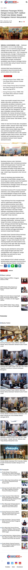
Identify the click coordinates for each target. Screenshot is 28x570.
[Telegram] (19, 265)
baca (21, 21)
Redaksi (7, 567)
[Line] (12, 265)
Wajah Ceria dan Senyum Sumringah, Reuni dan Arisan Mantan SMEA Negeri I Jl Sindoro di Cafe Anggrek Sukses (10, 298)
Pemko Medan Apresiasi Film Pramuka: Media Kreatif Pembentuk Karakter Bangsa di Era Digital (13, 462)
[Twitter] (9, 265)
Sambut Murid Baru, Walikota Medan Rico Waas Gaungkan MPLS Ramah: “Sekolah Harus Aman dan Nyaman (11, 537)
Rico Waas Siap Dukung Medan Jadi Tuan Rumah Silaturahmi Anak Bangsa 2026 (11, 481)
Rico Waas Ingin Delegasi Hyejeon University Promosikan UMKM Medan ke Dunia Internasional (11, 505)
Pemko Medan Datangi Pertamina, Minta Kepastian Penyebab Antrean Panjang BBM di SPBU (11, 545)
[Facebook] (5, 265)
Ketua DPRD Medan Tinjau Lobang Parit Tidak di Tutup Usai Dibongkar (9, 305)
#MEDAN (11, 270)
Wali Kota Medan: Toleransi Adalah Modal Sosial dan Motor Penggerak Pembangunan (11, 521)
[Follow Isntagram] (16, 563)
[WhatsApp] (16, 265)
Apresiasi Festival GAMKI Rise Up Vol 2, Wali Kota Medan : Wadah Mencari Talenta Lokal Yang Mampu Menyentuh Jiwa (13, 439)
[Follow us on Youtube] (20, 563)
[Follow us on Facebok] (8, 563)
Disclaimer (20, 567)
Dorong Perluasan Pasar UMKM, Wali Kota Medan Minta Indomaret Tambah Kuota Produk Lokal (13, 81)
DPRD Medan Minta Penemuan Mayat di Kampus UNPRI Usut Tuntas (8, 288)
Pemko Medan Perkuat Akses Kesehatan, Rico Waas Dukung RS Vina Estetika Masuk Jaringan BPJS (14, 87)
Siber (13, 567)
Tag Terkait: (4, 270)
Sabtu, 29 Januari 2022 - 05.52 (5, 22)
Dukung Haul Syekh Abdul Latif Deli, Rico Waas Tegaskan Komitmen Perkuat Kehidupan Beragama (14, 368)
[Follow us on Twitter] (12, 563)
